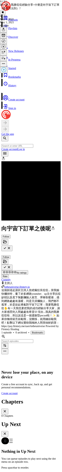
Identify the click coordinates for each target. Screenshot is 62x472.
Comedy (6, 279)
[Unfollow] (6, 248)
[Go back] (5, 123)
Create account (9, 149)
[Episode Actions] (3, 64)
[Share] (3, 30)
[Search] (4, 138)
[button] (31, 74)
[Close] (4, 411)
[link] (31, 36)
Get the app (7, 134)
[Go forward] (5, 129)
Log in (21, 149)
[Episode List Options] (4, 351)
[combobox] (17, 146)
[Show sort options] (4, 346)
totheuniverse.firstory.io (17, 286)
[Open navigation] (4, 153)
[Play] (4, 70)
